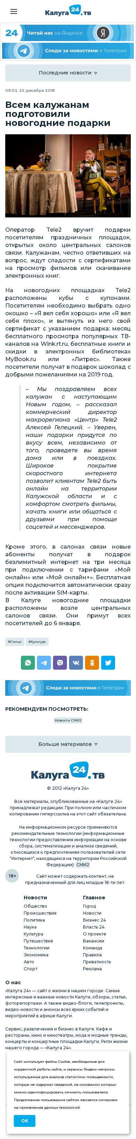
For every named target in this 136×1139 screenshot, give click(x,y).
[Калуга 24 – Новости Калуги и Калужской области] (68, 10)
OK (24, 1120)
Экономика (36, 954)
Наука (30, 927)
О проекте (94, 934)
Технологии (37, 947)
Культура (38, 642)
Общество (35, 906)
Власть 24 (94, 927)
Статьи (16, 642)
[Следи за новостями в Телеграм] (68, 51)
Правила (92, 954)
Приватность (97, 961)
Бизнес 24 (94, 920)
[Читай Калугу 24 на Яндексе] (68, 33)
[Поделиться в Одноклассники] (92, 662)
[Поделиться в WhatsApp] (27, 662)
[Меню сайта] (13, 11)
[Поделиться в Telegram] (43, 662)
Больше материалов (65, 744)
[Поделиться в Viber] (59, 662)
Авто (29, 961)
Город (89, 906)
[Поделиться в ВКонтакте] (76, 662)
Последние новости (65, 73)
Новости (92, 913)
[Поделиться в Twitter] (108, 662)
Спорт (30, 968)
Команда (92, 947)
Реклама (92, 968)
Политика (34, 920)
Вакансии (93, 940)
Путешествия (38, 940)
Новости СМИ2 (68, 720)
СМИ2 (82, 864)
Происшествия (40, 913)
